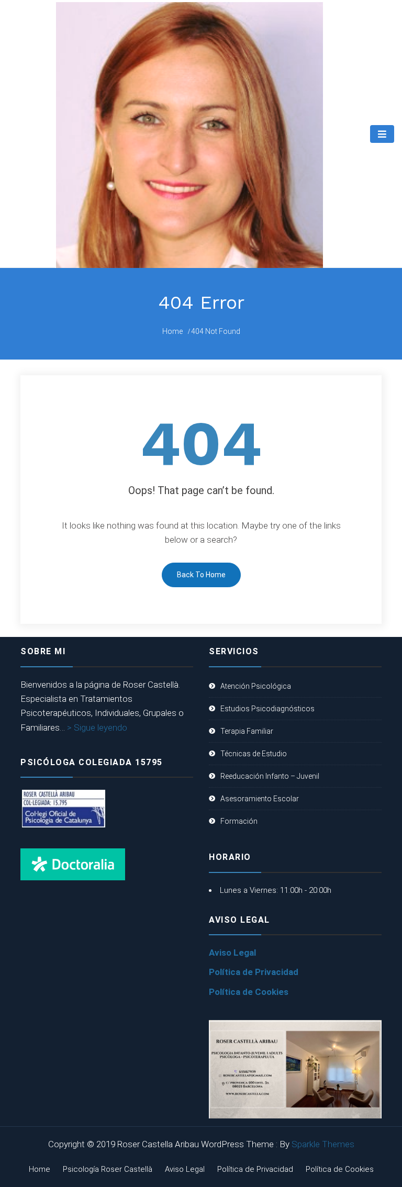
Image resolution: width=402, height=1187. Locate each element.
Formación (239, 821)
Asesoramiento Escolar (259, 798)
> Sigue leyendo (97, 727)
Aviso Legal (232, 952)
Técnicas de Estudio (253, 753)
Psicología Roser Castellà (107, 1169)
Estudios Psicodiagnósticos (267, 708)
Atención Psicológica (255, 686)
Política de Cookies (248, 992)
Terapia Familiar (246, 731)
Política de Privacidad (253, 972)
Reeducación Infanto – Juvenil (269, 776)
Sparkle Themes (323, 1144)
